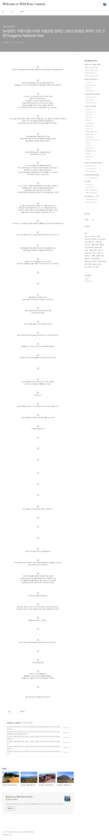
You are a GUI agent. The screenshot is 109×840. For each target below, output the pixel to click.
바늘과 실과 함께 (91, 76)
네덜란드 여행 (99, 256)
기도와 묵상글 (90, 171)
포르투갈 (89, 137)
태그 (11, 12)
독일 (88, 120)
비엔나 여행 (88, 264)
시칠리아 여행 (94, 245)
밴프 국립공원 (101, 239)
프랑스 (88, 117)
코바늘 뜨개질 (93, 250)
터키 (87, 159)
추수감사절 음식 (95, 258)
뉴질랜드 (17, 723)
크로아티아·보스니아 (92, 140)
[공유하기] (12, 711)
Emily (88, 88)
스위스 (88, 142)
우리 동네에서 (90, 97)
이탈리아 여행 (101, 261)
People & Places (92, 94)
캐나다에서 (89, 100)
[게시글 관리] (15, 711)
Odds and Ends (91, 202)
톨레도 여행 (88, 261)
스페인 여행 (98, 242)
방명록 (22, 12)
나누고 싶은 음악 (91, 178)
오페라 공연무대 (91, 193)
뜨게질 (98, 253)
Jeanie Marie (91, 85)
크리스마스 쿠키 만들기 (91, 239)
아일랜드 (89, 134)
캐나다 (88, 109)
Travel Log (10, 723)
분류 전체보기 (91, 61)
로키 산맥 (87, 245)
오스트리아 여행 (89, 247)
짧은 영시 (87, 258)
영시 (93, 242)
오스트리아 (89, 123)
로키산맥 (89, 112)
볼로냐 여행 (88, 253)
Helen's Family (91, 79)
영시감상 (87, 256)
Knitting (94, 264)
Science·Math (91, 199)
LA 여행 (92, 256)
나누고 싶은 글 (90, 168)
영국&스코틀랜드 (91, 131)
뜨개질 (93, 253)
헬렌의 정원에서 (91, 73)
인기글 (92, 220)
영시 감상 (94, 261)
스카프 (86, 250)
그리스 (88, 145)
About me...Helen (92, 64)
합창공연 (101, 245)
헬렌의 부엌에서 (91, 70)
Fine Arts (89, 187)
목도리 (99, 264)
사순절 (98, 236)
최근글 (86, 220)
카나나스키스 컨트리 (90, 236)
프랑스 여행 (88, 242)
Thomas (89, 82)
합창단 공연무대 (91, 190)
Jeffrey (89, 90)
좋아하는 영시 (91, 166)
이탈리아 (89, 126)
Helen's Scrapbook (93, 163)
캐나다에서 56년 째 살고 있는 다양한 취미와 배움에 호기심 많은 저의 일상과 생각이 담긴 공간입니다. (35, 804)
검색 (99, 4)
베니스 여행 (88, 267)
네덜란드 (89, 148)
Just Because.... (92, 196)
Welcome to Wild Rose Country (24, 4)
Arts (88, 181)
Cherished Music (92, 175)
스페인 (88, 129)
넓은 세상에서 (91, 103)
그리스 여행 (95, 267)
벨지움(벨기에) (90, 151)
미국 (88, 115)
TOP (104, 833)
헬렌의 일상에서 (91, 67)
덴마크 (88, 154)
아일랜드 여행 (98, 247)
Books (88, 184)
